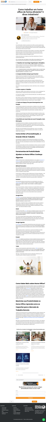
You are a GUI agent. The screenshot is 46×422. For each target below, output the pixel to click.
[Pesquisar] (44, 380)
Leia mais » (17, 371)
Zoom (26, 210)
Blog (3, 4)
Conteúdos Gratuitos (5, 410)
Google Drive (18, 197)
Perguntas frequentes (16, 410)
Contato (14, 411)
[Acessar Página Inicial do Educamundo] (4, 2)
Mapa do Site (27, 411)
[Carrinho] (41, 2)
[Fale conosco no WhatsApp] (43, 419)
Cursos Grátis (4, 408)
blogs (27, 295)
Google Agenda (18, 224)
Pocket (17, 239)
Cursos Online (4, 407)
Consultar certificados (16, 412)
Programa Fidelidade (16, 413)
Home (2, 4)
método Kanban (18, 182)
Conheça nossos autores (26, 40)
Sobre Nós (15, 407)
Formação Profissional (7, 4)
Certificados (4, 413)
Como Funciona (15, 408)
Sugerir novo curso (5, 412)
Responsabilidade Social (29, 408)
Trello (36, 248)
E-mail (17, 394)
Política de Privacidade (28, 407)
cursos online (28, 288)
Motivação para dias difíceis (29, 410)
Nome (17, 390)
